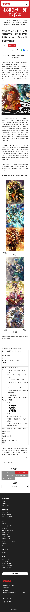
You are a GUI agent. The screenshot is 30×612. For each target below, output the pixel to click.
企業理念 (4, 501)
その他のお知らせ (8, 478)
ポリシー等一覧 (7, 598)
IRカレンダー (5, 532)
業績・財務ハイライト (7, 530)
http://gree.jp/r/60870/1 (14, 416)
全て (8, 472)
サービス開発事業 (8, 475)
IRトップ (4, 524)
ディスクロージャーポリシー (9, 541)
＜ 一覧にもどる (7, 462)
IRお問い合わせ (6, 539)
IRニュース (5, 528)
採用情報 (4, 552)
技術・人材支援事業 (22, 475)
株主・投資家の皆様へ (7, 526)
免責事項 (4, 543)
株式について (5, 534)
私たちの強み (5, 505)
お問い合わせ (15, 573)
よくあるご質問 (6, 536)
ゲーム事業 (12, 45)
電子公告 (4, 545)
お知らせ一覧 (5, 559)
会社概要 (4, 503)
